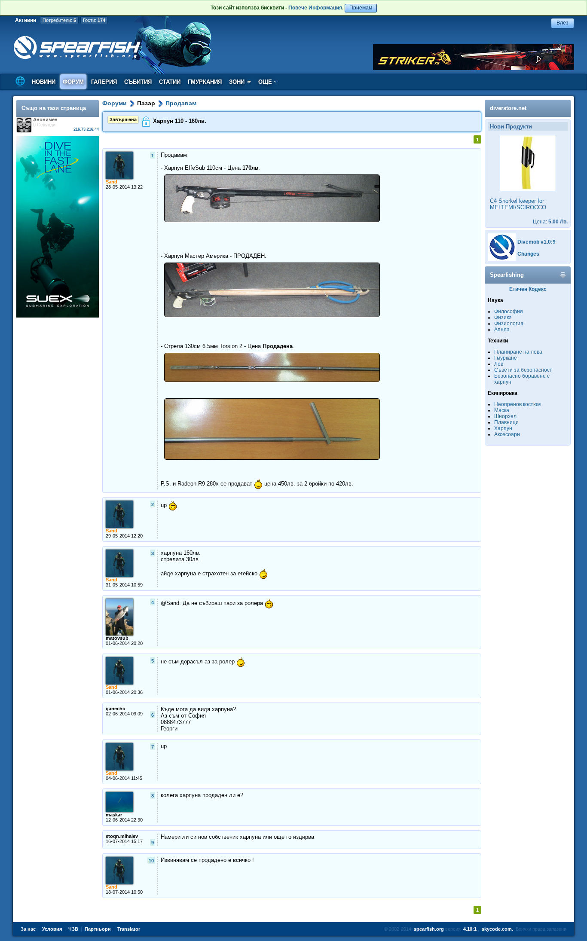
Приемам (360, 8)
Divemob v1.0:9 (536, 242)
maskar (114, 814)
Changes (528, 254)
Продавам (180, 103)
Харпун (503, 428)
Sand (111, 181)
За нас (28, 929)
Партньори (98, 929)
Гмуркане (505, 358)
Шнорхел (505, 416)
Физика (503, 318)
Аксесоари (507, 434)
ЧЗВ (73, 929)
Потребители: (59, 20)
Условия (52, 929)
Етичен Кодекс (528, 289)
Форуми (114, 103)
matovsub (117, 638)
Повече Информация (315, 8)
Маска (501, 410)
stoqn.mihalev (122, 836)
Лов (498, 364)
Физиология (508, 324)
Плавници (506, 422)
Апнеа (502, 330)
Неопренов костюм (517, 404)
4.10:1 (470, 929)
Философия (508, 312)
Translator (128, 929)
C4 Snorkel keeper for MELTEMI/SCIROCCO (518, 204)
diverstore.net (508, 108)
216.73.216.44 (86, 129)
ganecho (115, 708)
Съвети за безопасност (523, 370)
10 (151, 860)
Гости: (94, 20)
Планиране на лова (518, 352)
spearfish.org (429, 929)
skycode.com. (497, 929)
